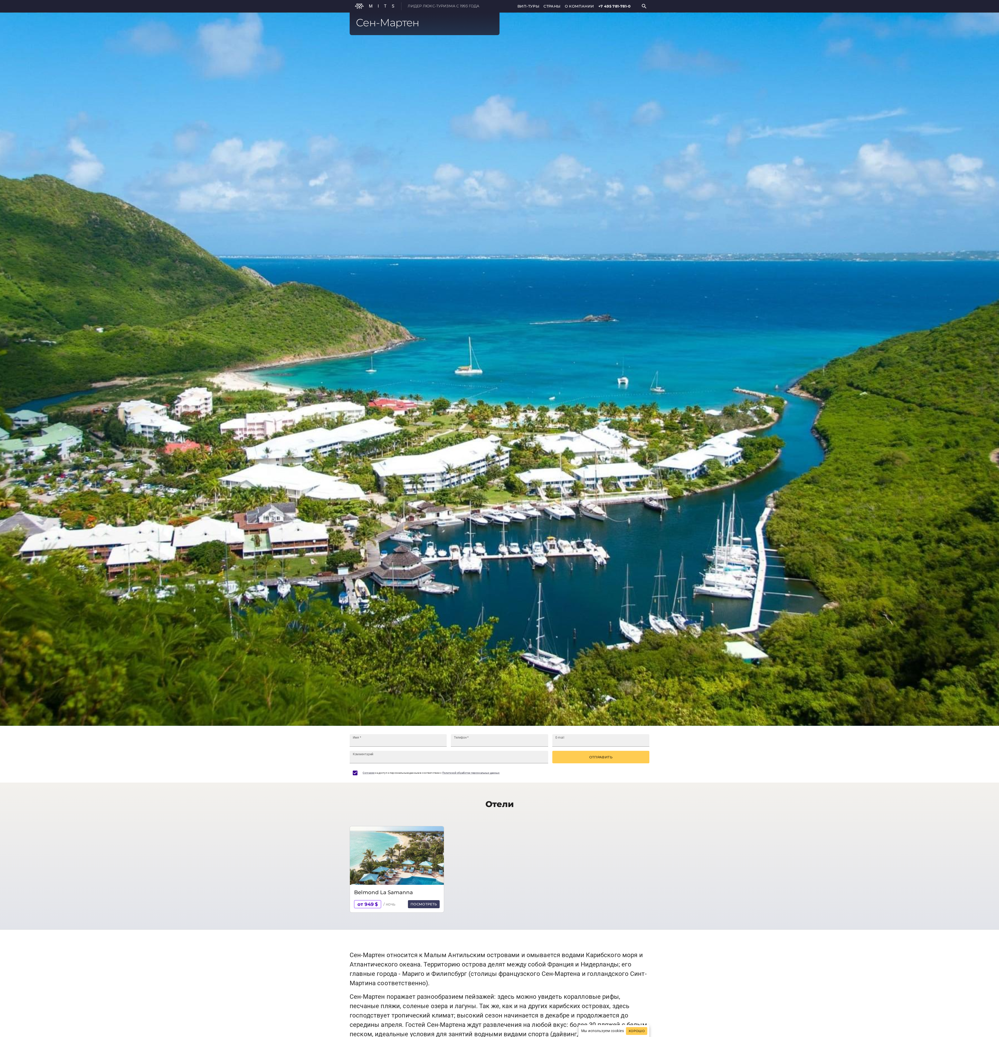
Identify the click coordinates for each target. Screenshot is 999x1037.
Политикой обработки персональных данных (471, 772)
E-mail (559, 737)
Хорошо (637, 1031)
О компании (579, 6)
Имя (357, 737)
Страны (551, 6)
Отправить (600, 757)
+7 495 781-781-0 (614, 6)
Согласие (368, 772)
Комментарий (363, 754)
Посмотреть (424, 904)
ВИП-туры (528, 6)
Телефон (461, 737)
